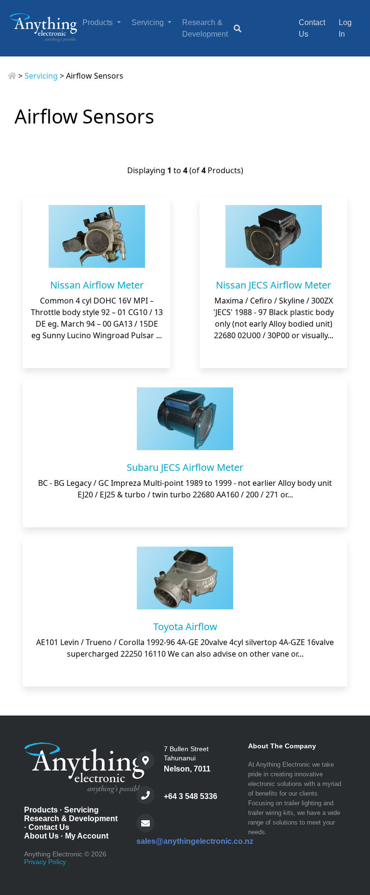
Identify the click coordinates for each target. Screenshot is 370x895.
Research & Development (205, 28)
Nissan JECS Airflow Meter (273, 284)
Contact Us (48, 827)
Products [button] (98, 22)
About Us (41, 836)
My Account (86, 836)
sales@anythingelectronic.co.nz (194, 841)
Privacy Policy (45, 862)
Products (41, 810)
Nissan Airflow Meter (97, 284)
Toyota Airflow (185, 626)
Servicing (41, 75)
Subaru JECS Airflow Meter (185, 467)
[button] (352, 847)
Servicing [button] (149, 22)
